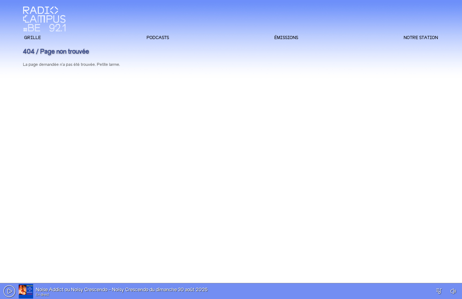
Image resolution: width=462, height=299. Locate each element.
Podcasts (158, 37)
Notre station (421, 37)
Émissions (286, 37)
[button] (9, 291)
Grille (32, 37)
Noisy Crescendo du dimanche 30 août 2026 (160, 290)
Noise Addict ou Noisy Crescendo (71, 290)
